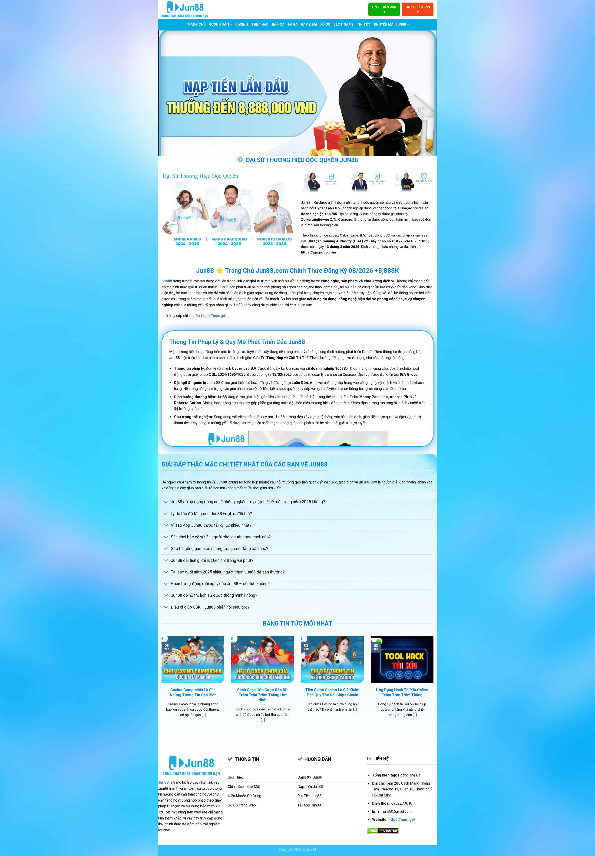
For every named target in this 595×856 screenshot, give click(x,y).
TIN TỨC (364, 25)
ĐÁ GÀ (293, 25)
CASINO (241, 25)
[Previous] (160, 685)
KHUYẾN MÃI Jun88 (390, 25)
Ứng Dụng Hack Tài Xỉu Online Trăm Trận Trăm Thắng (402, 692)
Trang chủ (196, 25)
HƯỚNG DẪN (219, 25)
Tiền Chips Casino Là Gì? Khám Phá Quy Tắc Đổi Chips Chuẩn (332, 692)
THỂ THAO (259, 25)
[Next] (434, 685)
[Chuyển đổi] (166, 502)
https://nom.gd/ (214, 315)
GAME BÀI (309, 25)
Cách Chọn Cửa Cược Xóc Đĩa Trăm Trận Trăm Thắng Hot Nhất (262, 695)
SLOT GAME (344, 25)
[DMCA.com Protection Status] (383, 830)
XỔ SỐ (325, 25)
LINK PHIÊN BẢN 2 (418, 9)
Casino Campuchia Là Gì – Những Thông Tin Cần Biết (193, 692)
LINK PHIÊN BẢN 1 (384, 9)
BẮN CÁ (278, 25)
